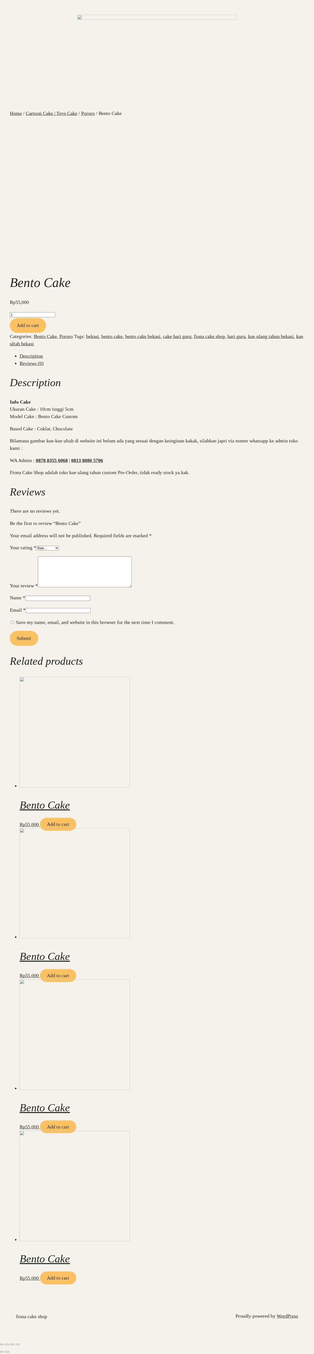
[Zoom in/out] (17, 1344)
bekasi (92, 336)
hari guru (236, 336)
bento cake (112, 336)
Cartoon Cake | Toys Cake (51, 113)
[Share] (7, 1344)
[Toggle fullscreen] (12, 1344)
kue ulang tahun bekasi (271, 336)
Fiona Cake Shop (31, 1316)
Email (18, 610)
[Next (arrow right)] (7, 1352)
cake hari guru (177, 336)
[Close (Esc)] (2, 1344)
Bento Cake (45, 336)
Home (16, 113)
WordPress (287, 1316)
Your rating (23, 547)
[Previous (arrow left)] (2, 1352)
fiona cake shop (209, 336)
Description (31, 356)
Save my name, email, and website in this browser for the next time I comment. (95, 622)
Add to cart (28, 325)
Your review (24, 585)
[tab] (162, 356)
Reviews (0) (32, 363)
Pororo (88, 113)
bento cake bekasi (142, 336)
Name (17, 597)
